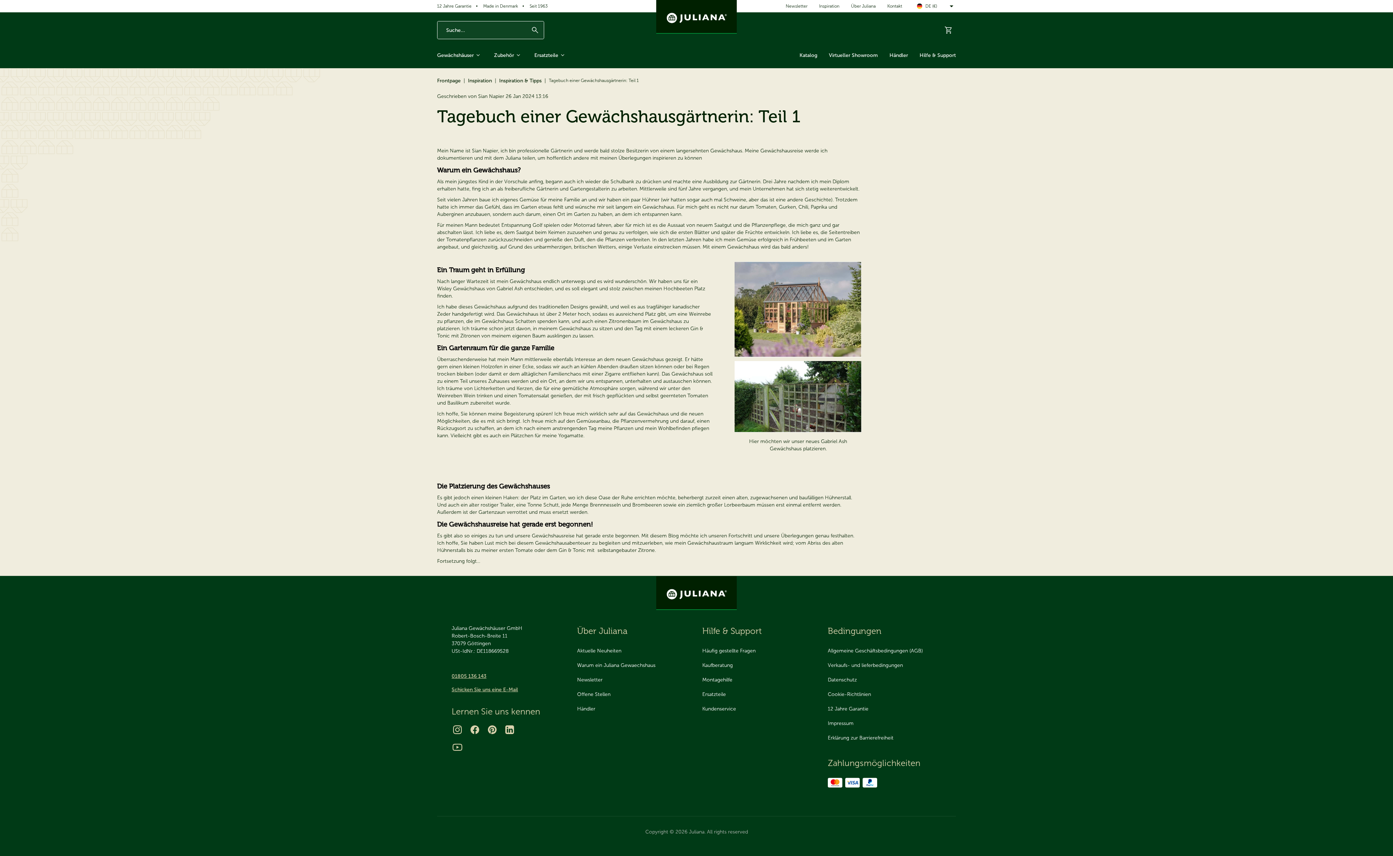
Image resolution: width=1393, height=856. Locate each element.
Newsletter (797, 6)
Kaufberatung (717, 665)
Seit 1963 (539, 6)
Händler (898, 55)
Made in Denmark (500, 6)
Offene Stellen (594, 694)
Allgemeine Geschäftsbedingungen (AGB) (875, 651)
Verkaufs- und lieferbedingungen (865, 665)
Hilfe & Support (938, 55)
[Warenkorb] (948, 30)
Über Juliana (863, 6)
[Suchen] (535, 30)
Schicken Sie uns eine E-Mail (485, 690)
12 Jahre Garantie (454, 6)
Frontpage (449, 81)
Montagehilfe (717, 680)
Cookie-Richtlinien (849, 694)
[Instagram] (457, 730)
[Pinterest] (492, 730)
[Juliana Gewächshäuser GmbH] (696, 17)
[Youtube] (457, 747)
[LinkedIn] (509, 730)
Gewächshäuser (455, 55)
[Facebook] (475, 730)
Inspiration (829, 6)
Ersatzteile (546, 55)
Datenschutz (842, 680)
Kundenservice (719, 709)
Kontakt (894, 6)
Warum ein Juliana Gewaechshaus (616, 665)
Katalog (808, 55)
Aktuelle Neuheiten (599, 651)
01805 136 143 (469, 676)
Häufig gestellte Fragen (729, 651)
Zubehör (504, 55)
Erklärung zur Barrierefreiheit (860, 738)
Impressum (841, 723)
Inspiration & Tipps (520, 81)
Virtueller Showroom (853, 55)
